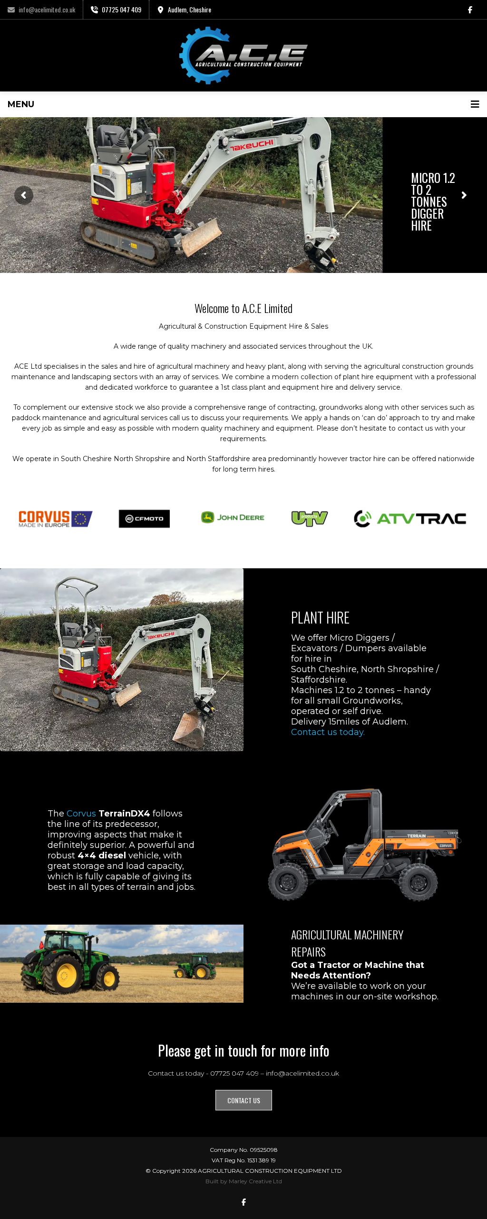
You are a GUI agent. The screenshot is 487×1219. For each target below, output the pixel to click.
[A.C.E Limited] (243, 55)
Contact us (243, 1100)
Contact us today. (328, 732)
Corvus (81, 813)
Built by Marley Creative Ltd (243, 1181)
